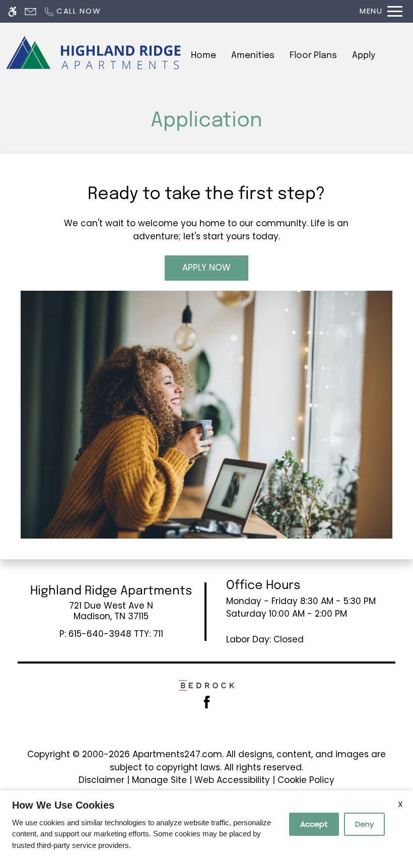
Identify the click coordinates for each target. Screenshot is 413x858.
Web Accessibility (232, 780)
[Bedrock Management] (206, 685)
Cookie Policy (306, 780)
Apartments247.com (177, 754)
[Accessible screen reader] (12, 11)
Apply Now (206, 267)
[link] (111, 611)
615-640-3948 (115, 634)
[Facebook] (206, 701)
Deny (364, 824)
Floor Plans (313, 55)
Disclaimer (101, 780)
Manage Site (159, 780)
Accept (314, 824)
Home (203, 55)
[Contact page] (30, 11)
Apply (363, 55)
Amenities (252, 55)
